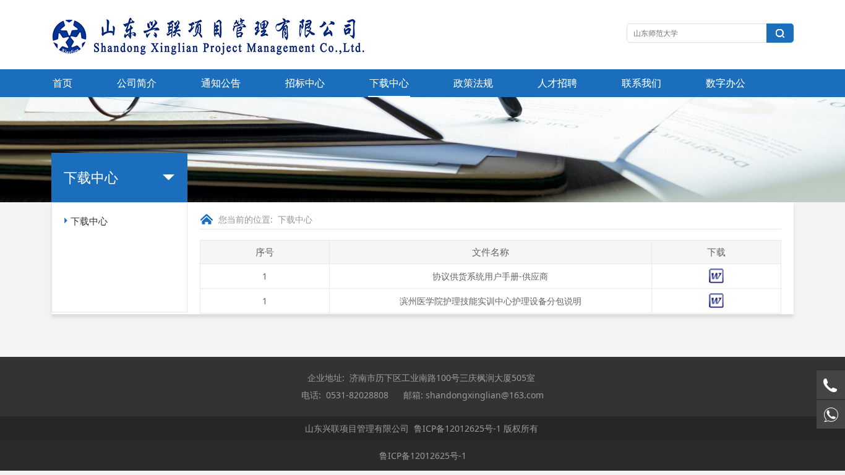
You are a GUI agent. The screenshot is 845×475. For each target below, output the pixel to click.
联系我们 (641, 83)
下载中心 (389, 83)
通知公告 (221, 83)
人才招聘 (557, 83)
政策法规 (473, 83)
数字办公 (725, 83)
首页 (62, 83)
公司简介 (137, 83)
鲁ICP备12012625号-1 (457, 428)
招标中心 (305, 83)
